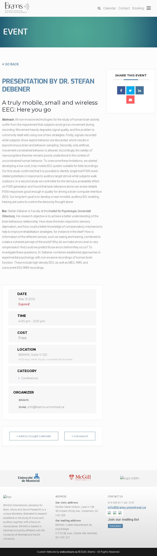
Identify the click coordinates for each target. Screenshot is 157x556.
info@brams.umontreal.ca (46, 407)
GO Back (10, 64)
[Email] (130, 99)
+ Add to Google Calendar (34, 436)
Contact (124, 8)
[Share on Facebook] (121, 90)
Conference (29, 378)
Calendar (109, 8)
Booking (138, 8)
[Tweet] (130, 90)
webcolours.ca (68, 551)
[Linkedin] (140, 90)
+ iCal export (80, 436)
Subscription (115, 526)
